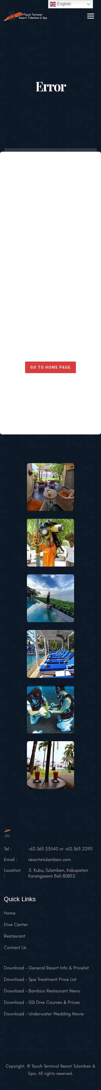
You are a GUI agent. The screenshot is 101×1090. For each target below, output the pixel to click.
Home (10, 913)
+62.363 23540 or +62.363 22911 (60, 849)
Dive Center (16, 924)
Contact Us (15, 947)
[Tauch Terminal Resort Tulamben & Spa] (26, 16)
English (63, 4)
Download (14, 968)
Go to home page (50, 367)
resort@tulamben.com (49, 859)
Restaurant (14, 936)
